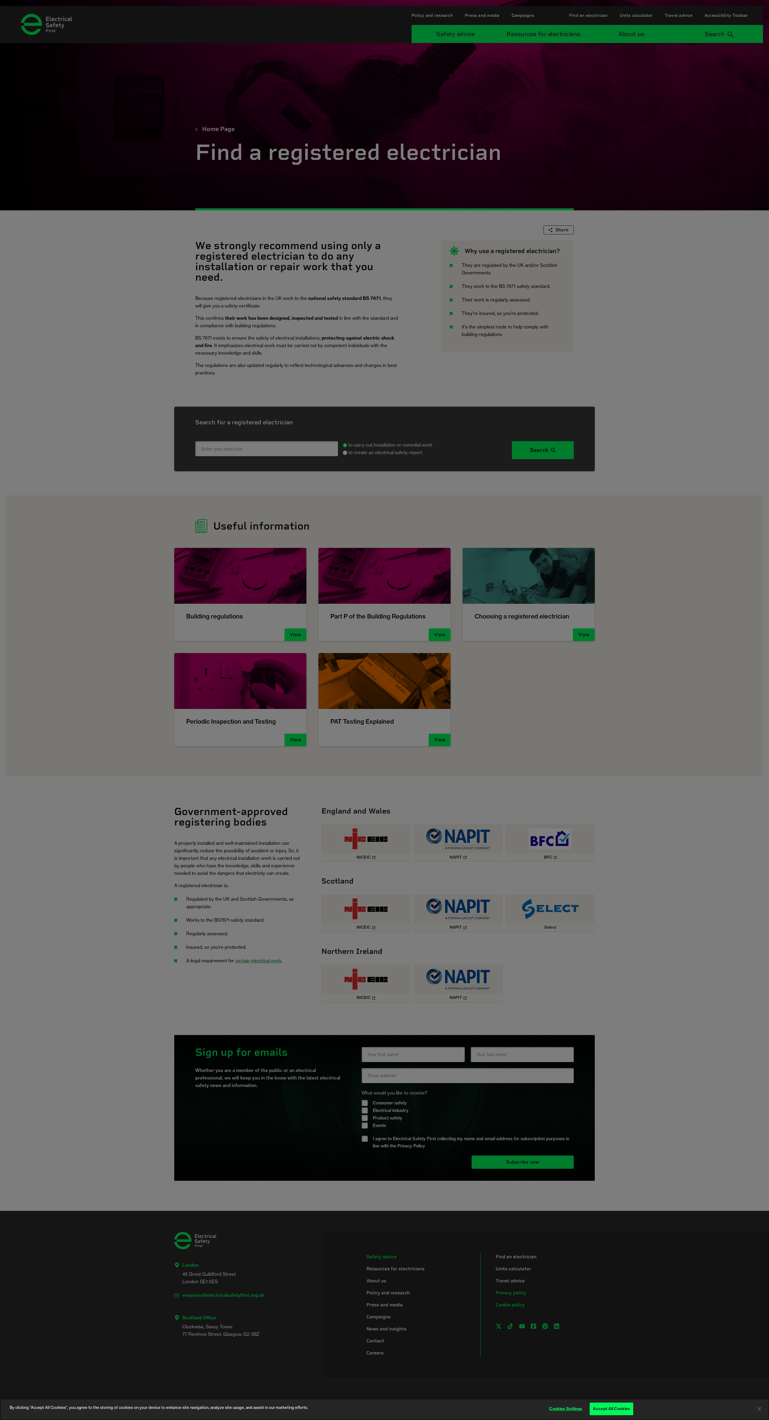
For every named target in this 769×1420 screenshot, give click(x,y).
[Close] (759, 1408)
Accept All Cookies (611, 1408)
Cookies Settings (565, 1408)
